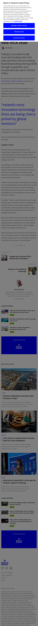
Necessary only (19, 31)
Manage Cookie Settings (19, 25)
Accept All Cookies (19, 38)
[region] (19, 21)
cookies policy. (18, 21)
